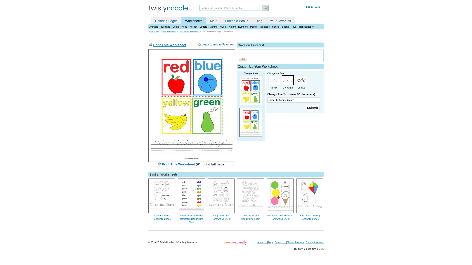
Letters (203, 26)
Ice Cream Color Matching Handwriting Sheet (280, 217)
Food (184, 26)
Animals (153, 26)
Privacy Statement (315, 242)
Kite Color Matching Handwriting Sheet (310, 217)
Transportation (306, 26)
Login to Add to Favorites (218, 44)
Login (309, 6)
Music (223, 26)
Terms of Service (295, 242)
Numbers (243, 26)
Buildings (165, 26)
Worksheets (193, 20)
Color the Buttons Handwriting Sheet (250, 217)
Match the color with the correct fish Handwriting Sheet (191, 219)
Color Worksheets (169, 31)
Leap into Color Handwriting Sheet (221, 217)
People (254, 26)
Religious (265, 26)
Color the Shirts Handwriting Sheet (162, 217)
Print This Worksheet (169, 45)
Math (213, 20)
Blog (259, 20)
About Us (262, 242)
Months (214, 26)
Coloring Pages (166, 20)
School (276, 26)
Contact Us (280, 242)
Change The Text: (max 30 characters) (291, 94)
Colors (176, 26)
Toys (293, 26)
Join (317, 6)
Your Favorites (280, 20)
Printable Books (236, 20)
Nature (232, 26)
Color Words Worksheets (189, 31)
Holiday (193, 26)
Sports (285, 26)
